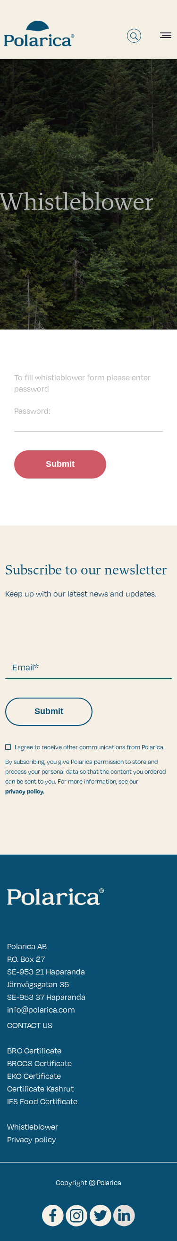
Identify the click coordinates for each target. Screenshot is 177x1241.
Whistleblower (32, 1126)
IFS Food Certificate (42, 1101)
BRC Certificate (34, 1050)
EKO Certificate (34, 1075)
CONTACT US (29, 1025)
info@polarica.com (41, 1009)
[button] (163, 35)
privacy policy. (24, 791)
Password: (32, 410)
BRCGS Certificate (39, 1063)
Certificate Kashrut (40, 1088)
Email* (25, 667)
